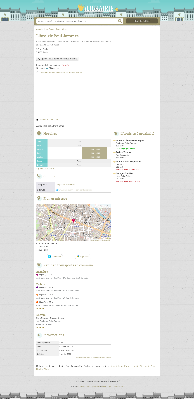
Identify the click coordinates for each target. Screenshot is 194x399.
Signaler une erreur (45, 169)
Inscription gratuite (116, 386)
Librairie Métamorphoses (128, 161)
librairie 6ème (42, 369)
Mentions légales (93, 386)
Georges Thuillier (124, 173)
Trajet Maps (84, 257)
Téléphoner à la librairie (65, 185)
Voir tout (40, 308)
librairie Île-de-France (121, 366)
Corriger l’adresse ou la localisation (99, 240)
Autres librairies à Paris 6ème (50, 126)
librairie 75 (137, 366)
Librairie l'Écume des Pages (130, 140)
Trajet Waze (56, 257)
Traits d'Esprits (123, 152)
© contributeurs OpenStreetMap (100, 206)
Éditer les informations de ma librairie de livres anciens (93, 357)
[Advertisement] (97, 97)
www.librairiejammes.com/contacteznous (75, 190)
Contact (104, 386)
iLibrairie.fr (97, 9)
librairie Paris (149, 366)
